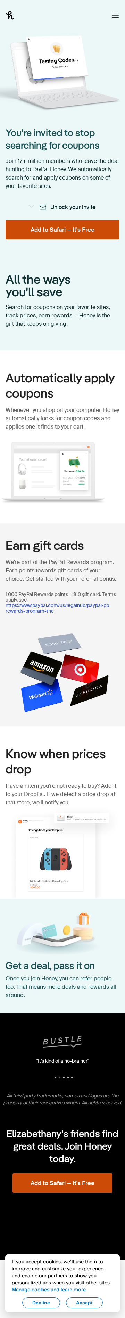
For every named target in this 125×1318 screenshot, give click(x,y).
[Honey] (10, 15)
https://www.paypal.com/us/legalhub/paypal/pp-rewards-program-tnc (58, 608)
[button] (115, 15)
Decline (41, 1302)
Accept (84, 1302)
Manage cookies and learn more (49, 1289)
